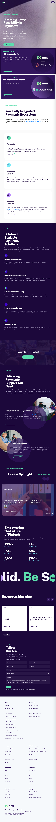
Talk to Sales (7, 791)
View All (6, 634)
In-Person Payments (33, 708)
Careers (31, 781)
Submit (8, 686)
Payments (7, 705)
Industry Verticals (33, 759)
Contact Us (31, 783)
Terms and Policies (33, 791)
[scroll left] (44, 479)
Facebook (17, 809)
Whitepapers (7, 781)
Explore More (11, 154)
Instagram (21, 809)
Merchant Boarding (10, 721)
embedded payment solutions (33, 121)
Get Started (28, 357)
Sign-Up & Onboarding (11, 716)
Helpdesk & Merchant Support (12, 730)
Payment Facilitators (34, 756)
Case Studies (8, 773)
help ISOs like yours (35, 414)
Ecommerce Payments (34, 705)
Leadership (31, 773)
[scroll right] (48, 479)
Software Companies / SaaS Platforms (37, 751)
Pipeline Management (11, 710)
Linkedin (13, 809)
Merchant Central (9, 708)
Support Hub (7, 797)
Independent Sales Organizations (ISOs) (38, 748)
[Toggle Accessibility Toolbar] (53, 408)
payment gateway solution (13, 209)
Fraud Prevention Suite (34, 716)
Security (7, 762)
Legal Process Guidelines (35, 797)
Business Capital (9, 732)
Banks (30, 754)
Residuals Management (11, 727)
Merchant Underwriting (11, 719)
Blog (6, 770)
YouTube (5, 809)
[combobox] (7, 670)
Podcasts (7, 778)
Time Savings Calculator (11, 735)
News (30, 775)
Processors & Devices (9, 759)
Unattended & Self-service (35, 713)
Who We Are (32, 770)
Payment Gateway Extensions (12, 740)
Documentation (8, 751)
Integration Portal (9, 748)
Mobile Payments (33, 710)
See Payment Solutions (10, 424)
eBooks (6, 775)
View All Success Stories (44, 474)
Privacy (31, 794)
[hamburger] (53, 2)
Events (30, 778)
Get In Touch (9, 44)
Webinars (7, 783)
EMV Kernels (7, 756)
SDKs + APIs (7, 754)
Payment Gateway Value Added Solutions (14, 738)
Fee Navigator (9, 713)
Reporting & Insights (10, 724)
